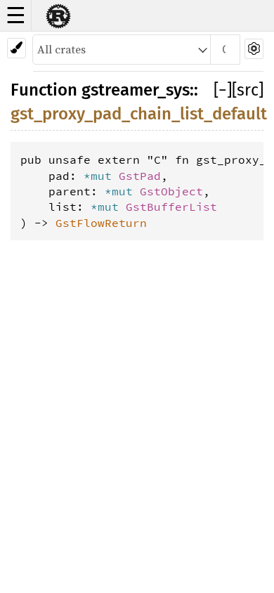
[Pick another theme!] (16, 48)
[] (223, 90)
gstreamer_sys (135, 90)
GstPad (140, 176)
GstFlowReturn (101, 223)
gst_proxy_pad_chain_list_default (139, 114)
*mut (101, 176)
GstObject (171, 191)
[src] (247, 90)
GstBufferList (171, 207)
